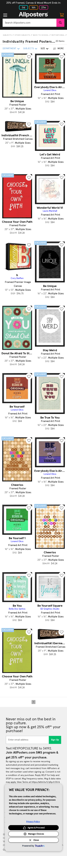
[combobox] (29, 23)
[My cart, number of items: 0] (61, 14)
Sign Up (55, 740)
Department (9, 48)
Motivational (58, 35)
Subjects (7, 35)
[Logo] (33, 14)
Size (43, 48)
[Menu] (5, 15)
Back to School (41, 35)
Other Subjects (22, 35)
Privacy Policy (33, 821)
